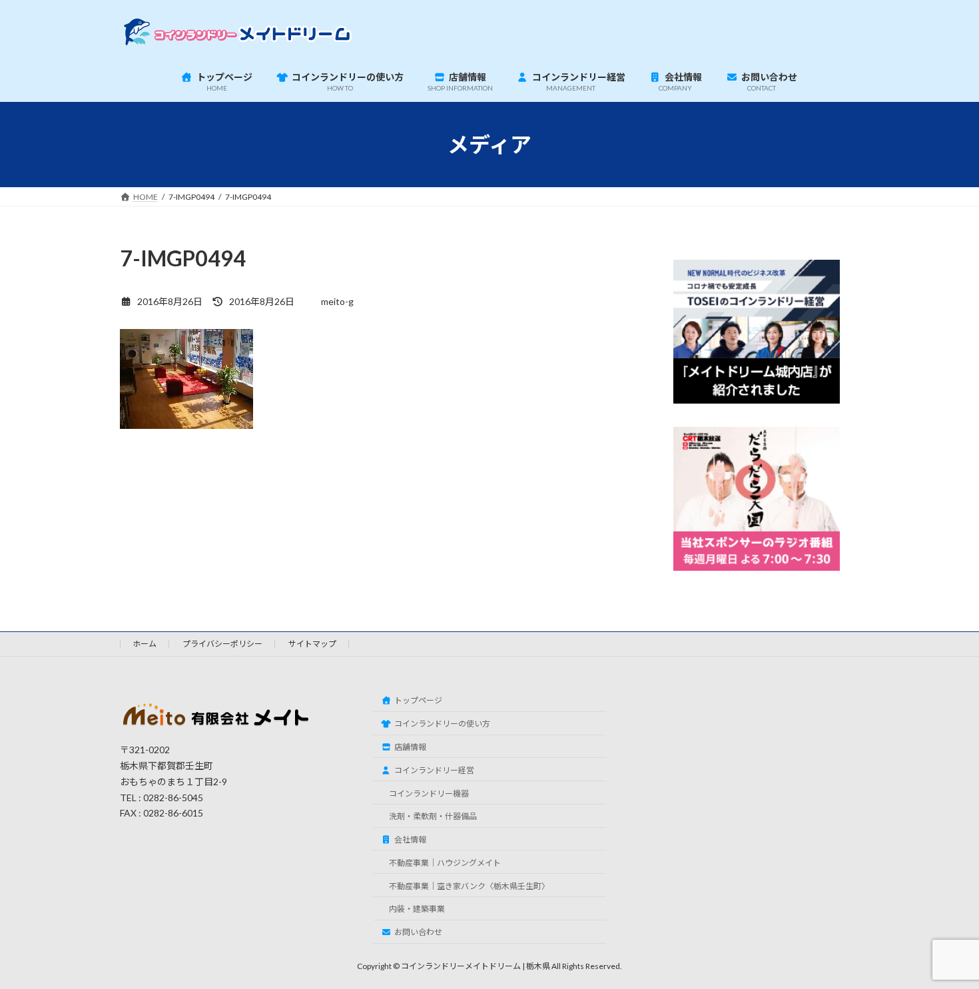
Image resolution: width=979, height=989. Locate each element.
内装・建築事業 (417, 909)
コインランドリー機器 (429, 794)
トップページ (418, 700)
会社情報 (410, 839)
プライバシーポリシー (222, 644)
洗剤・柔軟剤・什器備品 (433, 816)
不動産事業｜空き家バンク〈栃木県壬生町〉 (469, 886)
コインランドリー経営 (434, 770)
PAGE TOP (944, 946)
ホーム (145, 644)
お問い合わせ (418, 932)
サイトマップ (312, 644)
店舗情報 (410, 747)
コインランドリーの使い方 (442, 724)
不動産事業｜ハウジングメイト (445, 863)
